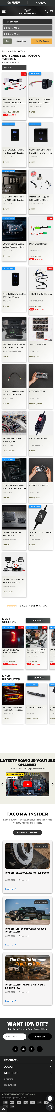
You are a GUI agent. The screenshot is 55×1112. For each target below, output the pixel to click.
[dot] (25, 793)
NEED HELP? (10, 1073)
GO (7, 41)
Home (4, 51)
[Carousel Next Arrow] (53, 784)
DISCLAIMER (10, 1085)
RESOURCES (11, 1060)
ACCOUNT (10, 1066)
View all (38, 620)
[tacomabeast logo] (27, 11)
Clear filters (21, 41)
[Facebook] (15, 1049)
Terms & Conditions (21, 1098)
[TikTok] (40, 1049)
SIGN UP (40, 1036)
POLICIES (8, 1079)
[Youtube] (23, 1049)
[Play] (27, 784)
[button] (50, 1098)
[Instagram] (32, 1049)
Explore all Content (27, 832)
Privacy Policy (7, 1098)
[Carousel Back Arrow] (2, 784)
